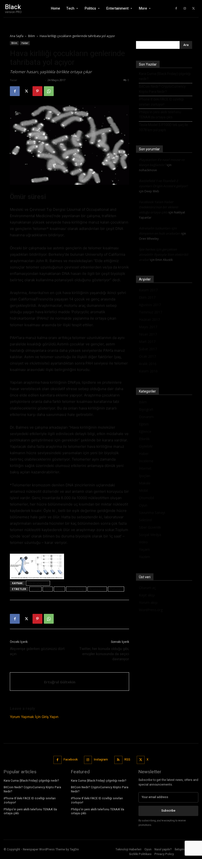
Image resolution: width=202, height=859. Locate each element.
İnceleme (146, 461)
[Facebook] (176, 8)
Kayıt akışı (147, 595)
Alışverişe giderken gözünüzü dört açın (37, 651)
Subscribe (168, 810)
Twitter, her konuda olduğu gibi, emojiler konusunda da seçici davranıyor (104, 654)
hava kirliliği (76, 589)
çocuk (35, 589)
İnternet (145, 468)
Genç (59, 589)
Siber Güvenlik (150, 527)
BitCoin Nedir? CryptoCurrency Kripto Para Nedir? (162, 89)
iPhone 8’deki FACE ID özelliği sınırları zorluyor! (161, 101)
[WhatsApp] (49, 91)
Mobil (143, 490)
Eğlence (145, 431)
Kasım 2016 (148, 371)
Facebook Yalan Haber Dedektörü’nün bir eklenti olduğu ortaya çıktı (158, 207)
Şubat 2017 (148, 349)
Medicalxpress (38, 583)
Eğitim (144, 424)
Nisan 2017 (148, 334)
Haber (24, 43)
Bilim (31, 36)
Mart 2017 (147, 341)
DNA (47, 589)
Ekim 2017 (147, 297)
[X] (193, 8)
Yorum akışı (148, 602)
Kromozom (97, 589)
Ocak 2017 (147, 356)
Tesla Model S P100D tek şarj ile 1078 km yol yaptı (163, 127)
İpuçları (144, 475)
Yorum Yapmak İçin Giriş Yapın (34, 717)
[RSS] (118, 760)
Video (143, 542)
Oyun (143, 505)
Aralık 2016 (147, 363)
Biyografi (146, 409)
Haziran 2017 (149, 319)
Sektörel (145, 520)
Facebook (71, 759)
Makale (145, 483)
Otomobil (146, 497)
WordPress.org (151, 609)
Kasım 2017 (148, 290)
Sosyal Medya (150, 534)
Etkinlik (144, 439)
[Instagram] (184, 8)
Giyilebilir (146, 446)
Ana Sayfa (16, 36)
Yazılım (144, 556)
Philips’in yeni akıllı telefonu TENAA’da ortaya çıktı (160, 114)
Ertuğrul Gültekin (31, 80)
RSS (127, 759)
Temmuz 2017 (150, 312)
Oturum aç (147, 587)
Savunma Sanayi (152, 512)
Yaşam (144, 549)
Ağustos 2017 (150, 304)
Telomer (116, 589)
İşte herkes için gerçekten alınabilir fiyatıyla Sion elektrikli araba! (163, 254)
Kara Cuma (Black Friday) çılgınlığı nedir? (165, 76)
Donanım (146, 416)
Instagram (101, 759)
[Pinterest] (37, 91)
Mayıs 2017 (148, 326)
